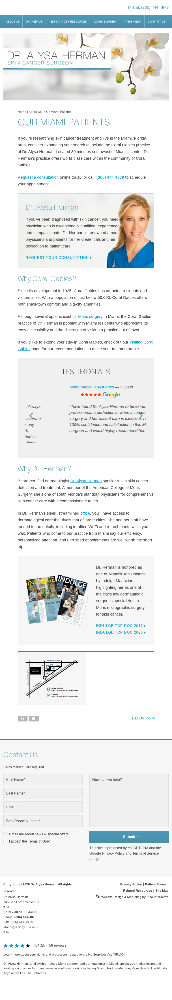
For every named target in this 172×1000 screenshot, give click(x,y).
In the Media (132, 21)
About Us (13, 21)
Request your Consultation (59, 258)
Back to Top (141, 709)
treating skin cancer (17, 959)
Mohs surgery (90, 316)
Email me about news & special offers (39, 825)
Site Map (162, 882)
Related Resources (137, 882)
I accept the (18, 832)
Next (140, 410)
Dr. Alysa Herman (86, 472)
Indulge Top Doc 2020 (121, 624)
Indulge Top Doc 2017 (121, 617)
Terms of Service (145, 845)
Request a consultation (38, 177)
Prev (31, 410)
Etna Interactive (157, 888)
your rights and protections (49, 946)
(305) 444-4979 (25, 908)
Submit (129, 828)
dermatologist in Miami (102, 955)
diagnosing (147, 955)
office (85, 504)
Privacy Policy (113, 845)
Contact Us (157, 21)
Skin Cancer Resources (68, 21)
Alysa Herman (18, 955)
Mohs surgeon (68, 955)
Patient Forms (155, 875)
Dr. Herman (34, 21)
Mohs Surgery (105, 21)
